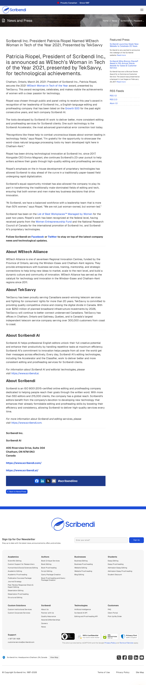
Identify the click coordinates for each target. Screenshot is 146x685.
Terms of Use (104, 672)
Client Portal (113, 613)
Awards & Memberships (50, 620)
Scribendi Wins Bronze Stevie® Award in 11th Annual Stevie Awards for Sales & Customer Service (124, 64)
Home (105, 20)
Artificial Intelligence (82, 609)
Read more (121, 55)
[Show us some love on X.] (119, 657)
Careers (44, 623)
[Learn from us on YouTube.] (142, 657)
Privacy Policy (110, 643)
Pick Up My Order (115, 616)
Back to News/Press (17, 491)
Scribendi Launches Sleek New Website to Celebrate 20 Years (124, 45)
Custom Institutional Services (20, 609)
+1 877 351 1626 (14, 639)
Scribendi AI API (80, 613)
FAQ (109, 609)
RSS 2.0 (113, 99)
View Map (54, 657)
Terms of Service (126, 643)
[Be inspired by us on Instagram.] (130, 657)
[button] (142, 10)
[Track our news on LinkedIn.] (136, 657)
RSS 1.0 (113, 95)
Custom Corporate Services (19, 613)
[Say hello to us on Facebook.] (124, 657)
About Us (44, 609)
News (114, 20)
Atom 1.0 (113, 103)
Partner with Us (47, 613)
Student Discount (115, 574)
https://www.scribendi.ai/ (22, 470)
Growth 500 (72, 108)
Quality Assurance (48, 616)
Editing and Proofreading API (86, 616)
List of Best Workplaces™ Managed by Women (64, 214)
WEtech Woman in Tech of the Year (47, 85)
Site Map (140, 672)
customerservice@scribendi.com (21, 642)
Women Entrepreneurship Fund (54, 221)
